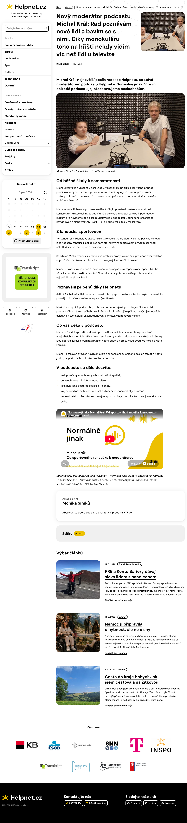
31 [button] (9, 232)
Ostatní (9, 85)
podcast (79, 533)
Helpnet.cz (30, 7)
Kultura (9, 72)
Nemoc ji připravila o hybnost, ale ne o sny (127, 626)
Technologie (12, 79)
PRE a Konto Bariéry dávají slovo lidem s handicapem (130, 574)
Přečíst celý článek (116, 600)
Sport (8, 65)
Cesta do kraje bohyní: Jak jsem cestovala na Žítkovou (131, 679)
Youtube (26, 313)
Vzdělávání (12, 143)
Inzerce (9, 129)
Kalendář (10, 122)
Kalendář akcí (26, 184)
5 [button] (38, 232)
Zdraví (9, 52)
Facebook (10, 313)
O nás (8, 163)
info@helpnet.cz (97, 803)
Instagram (42, 313)
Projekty (10, 156)
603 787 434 (75, 803)
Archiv (9, 170)
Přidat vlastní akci (28, 240)
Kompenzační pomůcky (20, 136)
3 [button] (26, 232)
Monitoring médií (16, 116)
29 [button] (38, 227)
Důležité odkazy (15, 150)
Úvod (58, 7)
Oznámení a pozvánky (19, 102)
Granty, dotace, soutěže (20, 109)
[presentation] (78, 579)
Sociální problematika (19, 45)
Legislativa (12, 58)
